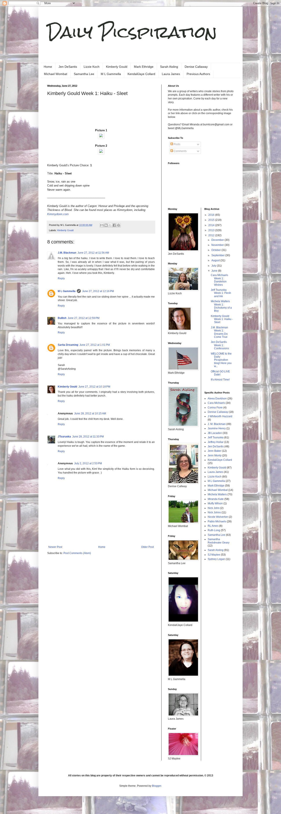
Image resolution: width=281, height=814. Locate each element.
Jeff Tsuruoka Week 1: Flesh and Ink (221, 293)
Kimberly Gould (116, 66)
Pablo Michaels (217, 521)
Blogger (156, 785)
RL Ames (213, 525)
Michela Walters (217, 494)
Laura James (171, 74)
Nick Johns (214, 512)
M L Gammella (111, 74)
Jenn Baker (214, 450)
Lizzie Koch (91, 66)
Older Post (147, 547)
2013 (211, 230)
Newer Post (55, 547)
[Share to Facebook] (114, 225)
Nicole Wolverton (218, 516)
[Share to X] (110, 225)
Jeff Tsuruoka (215, 437)
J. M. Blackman (217, 424)
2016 (211, 214)
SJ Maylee (214, 554)
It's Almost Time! (220, 379)
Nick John (214, 508)
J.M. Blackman (67, 252)
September (218, 255)
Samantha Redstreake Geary (218, 541)
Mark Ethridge (143, 66)
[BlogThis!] (106, 225)
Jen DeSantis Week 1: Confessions (220, 345)
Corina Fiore (215, 407)
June (214, 270)
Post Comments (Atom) (77, 553)
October (216, 250)
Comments (180, 151)
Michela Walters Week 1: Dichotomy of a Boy (221, 306)
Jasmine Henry (217, 428)
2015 (211, 219)
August (215, 260)
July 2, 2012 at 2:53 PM (88, 463)
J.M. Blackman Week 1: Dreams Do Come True (219, 332)
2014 (211, 225)
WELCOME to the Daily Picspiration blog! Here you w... (221, 360)
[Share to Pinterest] (118, 225)
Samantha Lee (84, 74)
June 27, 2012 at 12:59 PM (83, 318)
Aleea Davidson (217, 398)
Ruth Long (214, 530)
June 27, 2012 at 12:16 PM (98, 291)
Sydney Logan (216, 559)
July (214, 265)
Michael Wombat (55, 74)
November (218, 245)
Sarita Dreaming (68, 344)
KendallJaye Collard (141, 74)
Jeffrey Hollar (215, 442)
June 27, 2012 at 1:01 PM (94, 344)
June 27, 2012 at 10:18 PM (94, 386)
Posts (176, 144)
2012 (211, 235)
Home (48, 66)
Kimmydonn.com (58, 214)
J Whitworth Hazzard (220, 416)
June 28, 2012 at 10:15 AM (90, 413)
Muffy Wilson (215, 503)
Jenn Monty (215, 455)
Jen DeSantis (68, 66)
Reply (61, 278)
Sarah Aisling (169, 66)
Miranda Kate (216, 499)
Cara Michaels (216, 402)
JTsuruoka (64, 436)
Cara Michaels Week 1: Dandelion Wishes (219, 280)
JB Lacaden (215, 433)
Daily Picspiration (132, 32)
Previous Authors (198, 74)
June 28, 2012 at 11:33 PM (88, 436)
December (218, 239)
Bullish (62, 318)
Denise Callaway (196, 66)
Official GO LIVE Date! (220, 373)
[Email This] (102, 225)
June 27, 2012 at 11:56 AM (93, 252)
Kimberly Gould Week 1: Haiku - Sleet (222, 319)
